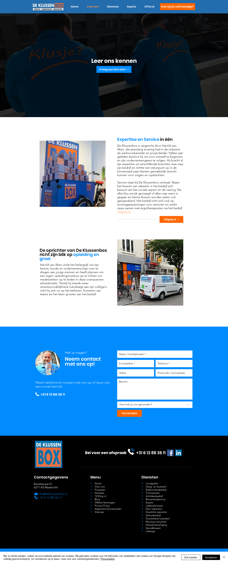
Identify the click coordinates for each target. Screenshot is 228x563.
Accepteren (211, 557)
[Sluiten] (224, 557)
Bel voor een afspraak (106, 452)
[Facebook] (170, 453)
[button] (113, 7)
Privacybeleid (107, 558)
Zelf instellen (190, 557)
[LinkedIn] (178, 453)
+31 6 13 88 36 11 (53, 394)
